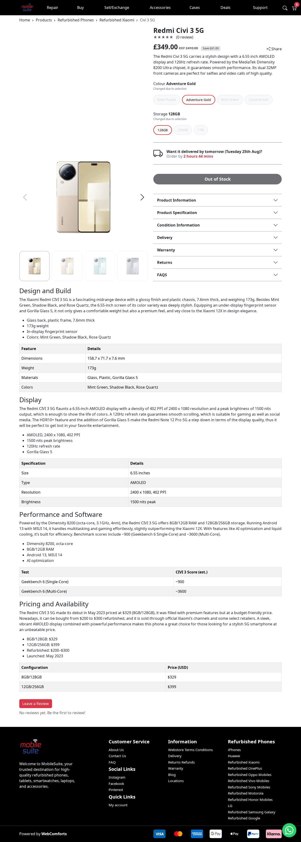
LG (230, 805)
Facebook (116, 783)
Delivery (164, 237)
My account (118, 805)
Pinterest (116, 789)
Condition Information (178, 225)
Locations (176, 780)
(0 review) (184, 37)
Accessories (160, 7)
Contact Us (117, 755)
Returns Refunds (181, 762)
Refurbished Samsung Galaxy (251, 812)
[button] (142, 197)
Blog (172, 774)
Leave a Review (35, 703)
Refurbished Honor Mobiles (250, 799)
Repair (52, 7)
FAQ (112, 762)
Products (44, 20)
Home (24, 20)
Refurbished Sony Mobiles (249, 787)
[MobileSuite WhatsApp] (289, 830)
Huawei (234, 755)
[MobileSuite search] (285, 8)
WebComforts (54, 833)
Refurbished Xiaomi (116, 20)
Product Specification (177, 212)
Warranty (166, 250)
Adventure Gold (181, 83)
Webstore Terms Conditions (190, 749)
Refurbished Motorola (245, 793)
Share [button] (276, 48)
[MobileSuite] (27, 7)
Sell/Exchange (116, 7)
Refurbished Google (244, 818)
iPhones (234, 749)
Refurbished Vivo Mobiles (248, 780)
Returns (164, 262)
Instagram (117, 777)
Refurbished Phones (76, 20)
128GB (174, 114)
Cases (195, 7)
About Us (116, 749)
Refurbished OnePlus (245, 768)
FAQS (162, 274)
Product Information (176, 200)
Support (260, 7)
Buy (80, 7)
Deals (225, 7)
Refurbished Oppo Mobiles (249, 774)
